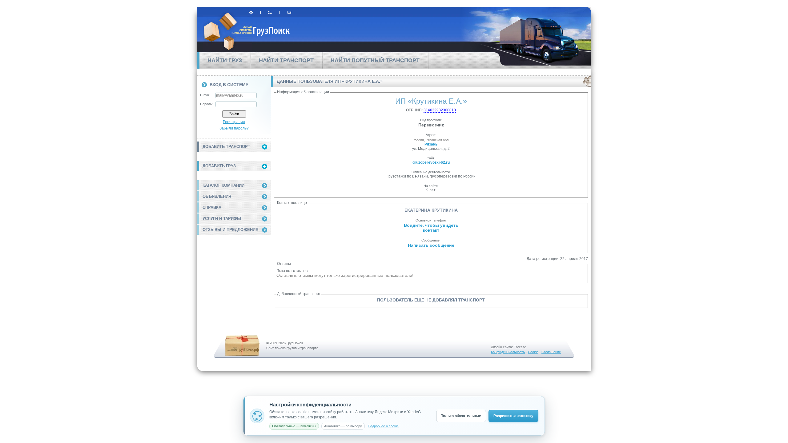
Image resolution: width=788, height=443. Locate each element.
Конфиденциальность (508, 352)
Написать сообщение (431, 245)
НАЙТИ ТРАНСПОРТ (286, 60)
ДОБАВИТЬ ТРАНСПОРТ (226, 146)
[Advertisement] (234, 271)
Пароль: (206, 104)
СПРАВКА (212, 207)
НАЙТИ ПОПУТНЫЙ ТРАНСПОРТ (375, 60)
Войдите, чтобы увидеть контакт (431, 228)
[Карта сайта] (270, 12)
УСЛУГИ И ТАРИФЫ (222, 218)
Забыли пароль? (234, 128)
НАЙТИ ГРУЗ (224, 60)
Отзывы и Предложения (230, 229)
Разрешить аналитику (513, 416)
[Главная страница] (251, 12)
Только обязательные (461, 416)
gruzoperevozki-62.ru (431, 162)
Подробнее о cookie (383, 426)
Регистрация (234, 122)
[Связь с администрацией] (289, 12)
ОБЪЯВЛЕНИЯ (217, 196)
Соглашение (551, 352)
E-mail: (205, 95)
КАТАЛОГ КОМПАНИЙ (223, 185)
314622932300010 (440, 110)
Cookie (533, 352)
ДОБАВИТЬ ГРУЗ (219, 166)
